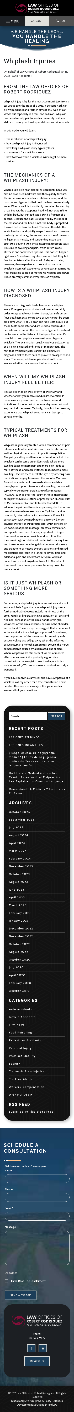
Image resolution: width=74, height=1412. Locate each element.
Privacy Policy (43, 1400)
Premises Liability (22, 1055)
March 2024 (18, 850)
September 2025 (21, 819)
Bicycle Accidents (22, 1017)
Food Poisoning (20, 1032)
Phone (9, 1189)
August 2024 (18, 835)
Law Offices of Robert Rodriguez (39, 71)
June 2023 (16, 889)
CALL (64, 21)
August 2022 (18, 951)
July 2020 (16, 967)
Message (10, 1227)
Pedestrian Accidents (25, 1040)
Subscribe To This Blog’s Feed (31, 1111)
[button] (12, 20)
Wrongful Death (21, 1094)
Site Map (29, 1400)
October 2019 (19, 990)
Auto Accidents (21, 75)
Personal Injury (20, 1048)
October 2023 (19, 874)
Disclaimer (11, 1272)
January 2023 (19, 920)
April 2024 (17, 843)
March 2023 (18, 905)
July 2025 (16, 827)
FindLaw (52, 1404)
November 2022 (21, 936)
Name (8, 1170)
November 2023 (21, 866)
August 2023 (18, 882)
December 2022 (21, 928)
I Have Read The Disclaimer (28, 1281)
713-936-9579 (37, 1337)
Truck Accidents (21, 1079)
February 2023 (20, 913)
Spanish (14, 1063)
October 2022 (19, 944)
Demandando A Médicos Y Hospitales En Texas (37, 791)
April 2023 (17, 897)
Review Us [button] (37, 1361)
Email (9, 1208)
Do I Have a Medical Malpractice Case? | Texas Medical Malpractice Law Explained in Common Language (36, 777)
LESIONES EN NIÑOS (24, 737)
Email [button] (39, 21)
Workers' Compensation (26, 1087)
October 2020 (19, 959)
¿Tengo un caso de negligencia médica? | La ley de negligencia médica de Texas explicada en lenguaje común (32, 759)
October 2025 (19, 812)
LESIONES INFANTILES (26, 745)
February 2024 (20, 858)
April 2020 (17, 975)
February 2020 (20, 983)
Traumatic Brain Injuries (26, 1071)
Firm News (17, 1024)
